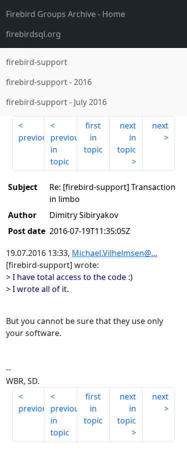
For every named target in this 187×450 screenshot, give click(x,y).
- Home (65, 14)
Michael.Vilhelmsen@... (114, 253)
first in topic (93, 137)
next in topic (126, 137)
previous (31, 137)
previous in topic (63, 149)
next (160, 125)
